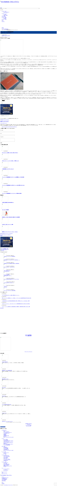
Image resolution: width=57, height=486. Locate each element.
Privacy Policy (4, 480)
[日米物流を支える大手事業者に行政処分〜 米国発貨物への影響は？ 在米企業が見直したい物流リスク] (5, 262)
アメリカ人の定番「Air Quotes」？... (9, 282)
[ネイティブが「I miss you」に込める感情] (5, 289)
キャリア (3, 21)
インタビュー (5, 469)
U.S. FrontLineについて (5, 477)
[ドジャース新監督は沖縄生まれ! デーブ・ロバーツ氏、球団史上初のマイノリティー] (5, 278)
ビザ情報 (5, 14)
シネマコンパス (6, 462)
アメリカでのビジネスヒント (8, 432)
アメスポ (5, 466)
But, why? (5, 436)
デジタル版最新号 (4, 479)
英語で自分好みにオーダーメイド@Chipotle (6, 233)
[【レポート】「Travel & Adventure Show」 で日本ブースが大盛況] (5, 285)
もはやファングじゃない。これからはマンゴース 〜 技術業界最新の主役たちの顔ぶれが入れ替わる (16, 303)
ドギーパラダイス (6, 441)
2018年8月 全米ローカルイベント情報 (7, 224)
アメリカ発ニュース (6, 433)
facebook (3, 483)
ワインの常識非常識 (6, 464)
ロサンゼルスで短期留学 (5, 209)
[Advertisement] (15, 5)
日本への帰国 (5, 15)
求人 (2, 472)
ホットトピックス (4, 473)
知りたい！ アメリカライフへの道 (8, 450)
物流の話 (5, 434)
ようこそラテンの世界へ (7, 459)
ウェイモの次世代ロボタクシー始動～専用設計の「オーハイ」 (11, 295)
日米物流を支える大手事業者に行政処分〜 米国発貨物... (11, 263)
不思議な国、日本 (6, 435)
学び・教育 (3, 446)
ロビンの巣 (5, 463)
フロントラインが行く (7, 456)
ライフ (3, 13)
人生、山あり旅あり (6, 455)
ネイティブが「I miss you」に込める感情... (10, 290)
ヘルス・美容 (4, 16)
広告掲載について (4, 478)
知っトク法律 (5, 439)
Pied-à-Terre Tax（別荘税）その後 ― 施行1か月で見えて (10, 152)
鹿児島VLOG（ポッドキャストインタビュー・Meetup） (10, 231)
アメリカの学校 (6, 448)
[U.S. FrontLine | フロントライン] (9, 1)
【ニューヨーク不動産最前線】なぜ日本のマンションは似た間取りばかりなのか (13, 185)
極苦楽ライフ (5, 443)
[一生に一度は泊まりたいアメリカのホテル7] (5, 269)
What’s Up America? (6, 431)
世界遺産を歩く (6, 460)
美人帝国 (5, 453)
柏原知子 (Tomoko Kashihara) (6, 35)
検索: (1, 8)
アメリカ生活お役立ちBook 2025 (6, 404)
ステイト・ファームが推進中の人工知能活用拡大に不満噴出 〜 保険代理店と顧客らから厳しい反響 (16, 306)
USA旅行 (5, 18)
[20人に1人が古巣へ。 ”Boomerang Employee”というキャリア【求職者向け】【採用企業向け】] (5, 266)
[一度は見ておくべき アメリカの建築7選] (5, 255)
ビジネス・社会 (4, 11)
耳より (3, 20)
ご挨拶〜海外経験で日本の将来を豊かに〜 (8, 202)
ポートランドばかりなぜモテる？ (8, 442)
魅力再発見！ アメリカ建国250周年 (7, 370)
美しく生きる (4, 387)
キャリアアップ (6, 470)
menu (1, 7)
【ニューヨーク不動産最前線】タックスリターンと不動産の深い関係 (11, 193)
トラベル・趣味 (4, 17)
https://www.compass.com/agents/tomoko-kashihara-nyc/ (9, 126)
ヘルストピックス (6, 452)
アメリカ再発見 (6, 457)
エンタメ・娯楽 (4, 19)
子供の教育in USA (6, 449)
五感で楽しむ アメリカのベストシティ (7, 421)
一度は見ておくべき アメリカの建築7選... (9, 256)
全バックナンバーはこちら (28, 351)
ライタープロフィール (3, 123)
